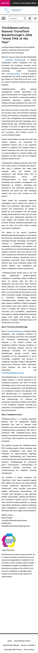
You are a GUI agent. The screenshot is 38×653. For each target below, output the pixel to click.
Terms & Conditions (28, 645)
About (10, 641)
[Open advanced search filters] (29, 18)
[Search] (25, 18)
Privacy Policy (29, 650)
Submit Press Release (11, 645)
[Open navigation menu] (3, 18)
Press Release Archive (22, 641)
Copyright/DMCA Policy (13, 650)
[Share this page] (35, 18)
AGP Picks (5, 3)
